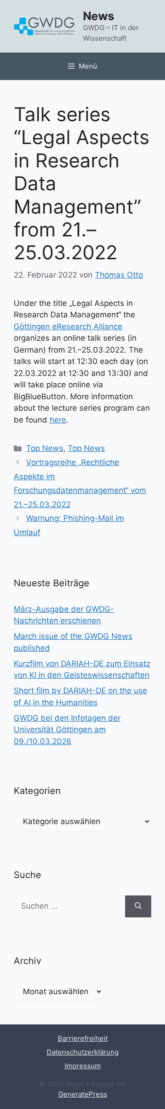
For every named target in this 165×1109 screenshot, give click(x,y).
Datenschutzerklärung (83, 1052)
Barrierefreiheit (83, 1038)
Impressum (83, 1065)
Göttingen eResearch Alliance (68, 326)
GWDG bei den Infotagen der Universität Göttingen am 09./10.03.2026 (67, 729)
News (98, 16)
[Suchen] (138, 906)
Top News (44, 448)
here (58, 419)
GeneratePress (82, 1094)
